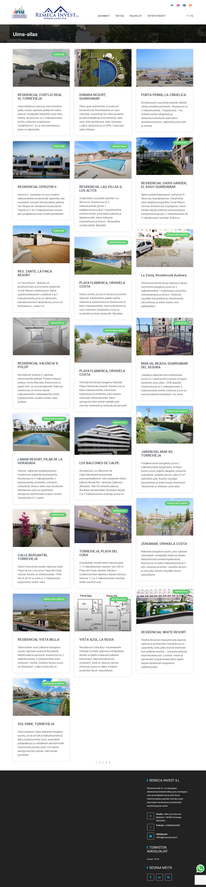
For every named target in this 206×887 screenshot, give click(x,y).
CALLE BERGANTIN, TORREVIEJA (32, 557)
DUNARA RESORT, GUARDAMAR (92, 96)
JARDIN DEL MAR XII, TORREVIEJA (157, 453)
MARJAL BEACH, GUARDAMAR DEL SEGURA (164, 365)
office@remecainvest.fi (167, 837)
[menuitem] (172, 5)
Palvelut (136, 15)
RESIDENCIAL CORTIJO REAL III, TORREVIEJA (40, 96)
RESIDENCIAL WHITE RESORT (163, 632)
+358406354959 (172, 825)
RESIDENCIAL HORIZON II (37, 187)
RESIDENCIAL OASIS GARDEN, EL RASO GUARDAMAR (164, 185)
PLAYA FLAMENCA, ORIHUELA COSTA (102, 284)
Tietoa (119, 15)
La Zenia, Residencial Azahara (164, 275)
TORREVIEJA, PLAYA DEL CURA (98, 553)
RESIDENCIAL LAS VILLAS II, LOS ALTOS (100, 188)
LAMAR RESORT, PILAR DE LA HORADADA (40, 461)
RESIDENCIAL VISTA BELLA (38, 639)
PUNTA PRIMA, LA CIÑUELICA (163, 95)
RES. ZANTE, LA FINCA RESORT (35, 273)
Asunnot (104, 15)
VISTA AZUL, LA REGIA (96, 639)
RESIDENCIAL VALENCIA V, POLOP (38, 365)
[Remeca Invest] (57, 17)
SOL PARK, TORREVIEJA (36, 724)
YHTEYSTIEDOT (156, 15)
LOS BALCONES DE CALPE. (99, 463)
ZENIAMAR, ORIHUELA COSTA (164, 544)
